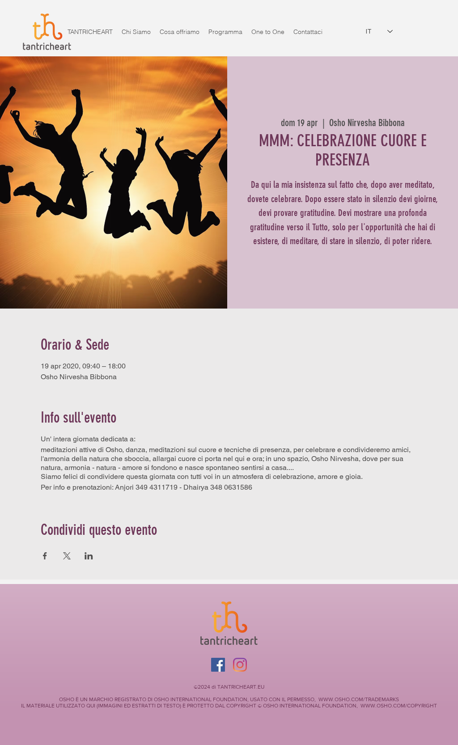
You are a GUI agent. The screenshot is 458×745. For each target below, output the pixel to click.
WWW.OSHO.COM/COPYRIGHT (398, 706)
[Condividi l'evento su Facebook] (45, 555)
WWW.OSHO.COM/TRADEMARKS (358, 699)
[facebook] (240, 665)
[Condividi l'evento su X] (67, 555)
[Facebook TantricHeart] (218, 665)
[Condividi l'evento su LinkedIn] (89, 555)
